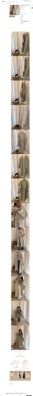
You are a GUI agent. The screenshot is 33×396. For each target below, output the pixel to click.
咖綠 (24, 10)
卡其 (21, 10)
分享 (21, 24)
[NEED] (3, 1)
